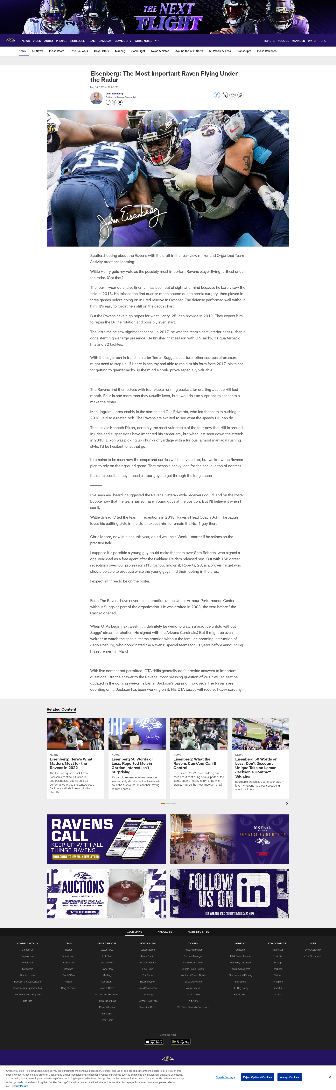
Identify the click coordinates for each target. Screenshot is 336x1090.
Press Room (107, 1020)
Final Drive (147, 969)
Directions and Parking (240, 975)
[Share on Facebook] (217, 97)
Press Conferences (148, 988)
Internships (27, 962)
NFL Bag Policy (240, 988)
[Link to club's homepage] (11, 40)
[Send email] (232, 97)
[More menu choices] (156, 40)
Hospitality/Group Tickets (193, 975)
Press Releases (107, 1007)
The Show (148, 975)
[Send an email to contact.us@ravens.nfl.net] (120, 102)
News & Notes (107, 988)
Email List (278, 956)
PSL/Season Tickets (193, 962)
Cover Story (107, 969)
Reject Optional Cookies (257, 1077)
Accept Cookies (289, 1077)
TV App (278, 962)
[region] (168, 1077)
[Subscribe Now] (106, 839)
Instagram (277, 981)
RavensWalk (240, 994)
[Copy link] (240, 95)
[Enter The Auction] (106, 893)
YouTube (277, 994)
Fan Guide (240, 981)
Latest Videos (148, 949)
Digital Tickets (193, 994)
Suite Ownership (193, 981)
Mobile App (278, 949)
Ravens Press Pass (148, 1000)
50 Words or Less (107, 1000)
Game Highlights (148, 962)
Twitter (277, 975)
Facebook (278, 969)
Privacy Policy (19, 1085)
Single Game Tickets (193, 969)
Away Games (193, 988)
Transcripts (107, 1013)
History (68, 981)
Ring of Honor (68, 988)
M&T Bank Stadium (240, 956)
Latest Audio (147, 956)
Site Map (27, 1000)
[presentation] (287, 804)
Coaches (68, 969)
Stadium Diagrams (240, 969)
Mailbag (107, 975)
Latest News (107, 949)
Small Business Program (28, 994)
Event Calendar (313, 949)
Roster (68, 949)
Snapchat (278, 988)
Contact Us (27, 949)
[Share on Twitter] (225, 97)
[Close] (330, 1077)
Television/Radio (147, 1007)
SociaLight (106, 981)
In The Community (313, 956)
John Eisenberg (114, 93)
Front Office (68, 975)
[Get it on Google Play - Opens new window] (181, 1043)
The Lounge (148, 994)
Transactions (68, 956)
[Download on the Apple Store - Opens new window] (154, 1042)
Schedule (240, 949)
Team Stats (68, 962)
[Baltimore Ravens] (168, 1060)
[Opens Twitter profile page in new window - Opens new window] (114, 102)
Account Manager (193, 956)
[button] (162, 803)
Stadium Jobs (27, 975)
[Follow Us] (229, 893)
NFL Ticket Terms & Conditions (193, 1007)
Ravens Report (147, 981)
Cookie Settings (225, 1077)
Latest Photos (107, 956)
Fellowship (27, 969)
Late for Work (107, 962)
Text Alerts (193, 1000)
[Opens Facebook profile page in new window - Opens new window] (108, 102)
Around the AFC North (106, 994)
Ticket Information (193, 949)
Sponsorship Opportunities (27, 988)
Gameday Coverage (240, 962)
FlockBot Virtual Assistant (27, 981)
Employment (27, 956)
